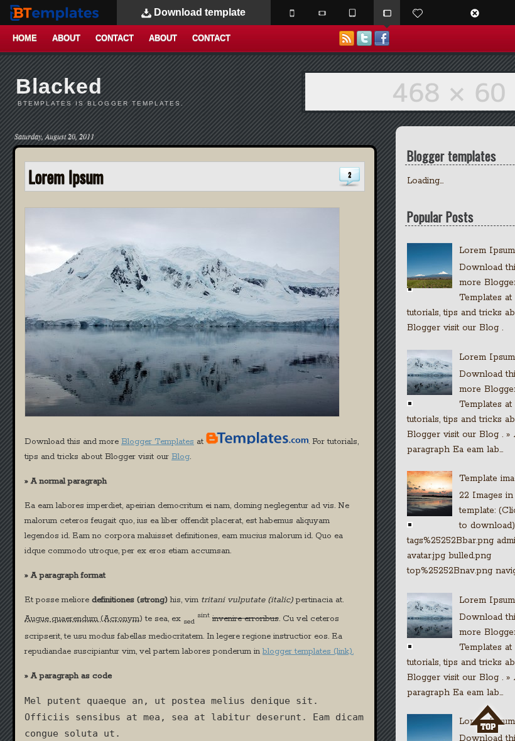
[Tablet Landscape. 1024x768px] (387, 12)
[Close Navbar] (481, 12)
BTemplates (57, 12)
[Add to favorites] (418, 12)
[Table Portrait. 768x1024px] (352, 12)
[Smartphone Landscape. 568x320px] (322, 12)
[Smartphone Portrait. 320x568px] (292, 12)
